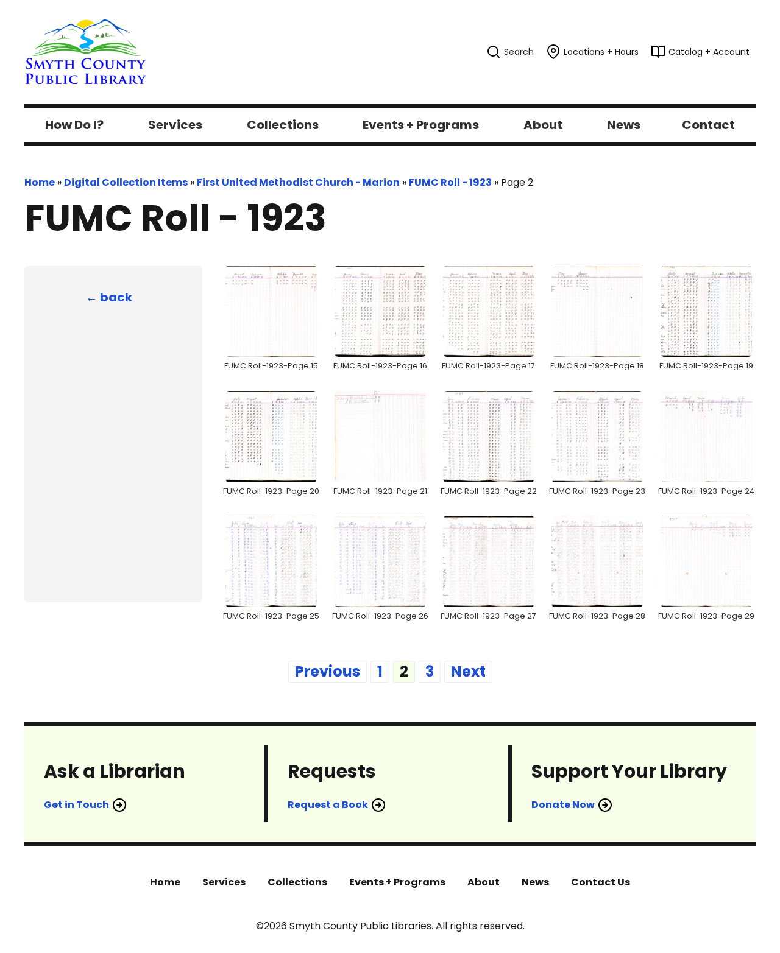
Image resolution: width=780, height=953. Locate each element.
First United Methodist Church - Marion (298, 182)
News (535, 882)
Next (468, 671)
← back (108, 297)
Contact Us (600, 882)
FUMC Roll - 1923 (450, 182)
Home (39, 182)
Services (224, 882)
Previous (327, 671)
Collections (297, 882)
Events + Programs (397, 882)
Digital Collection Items (126, 182)
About (483, 882)
